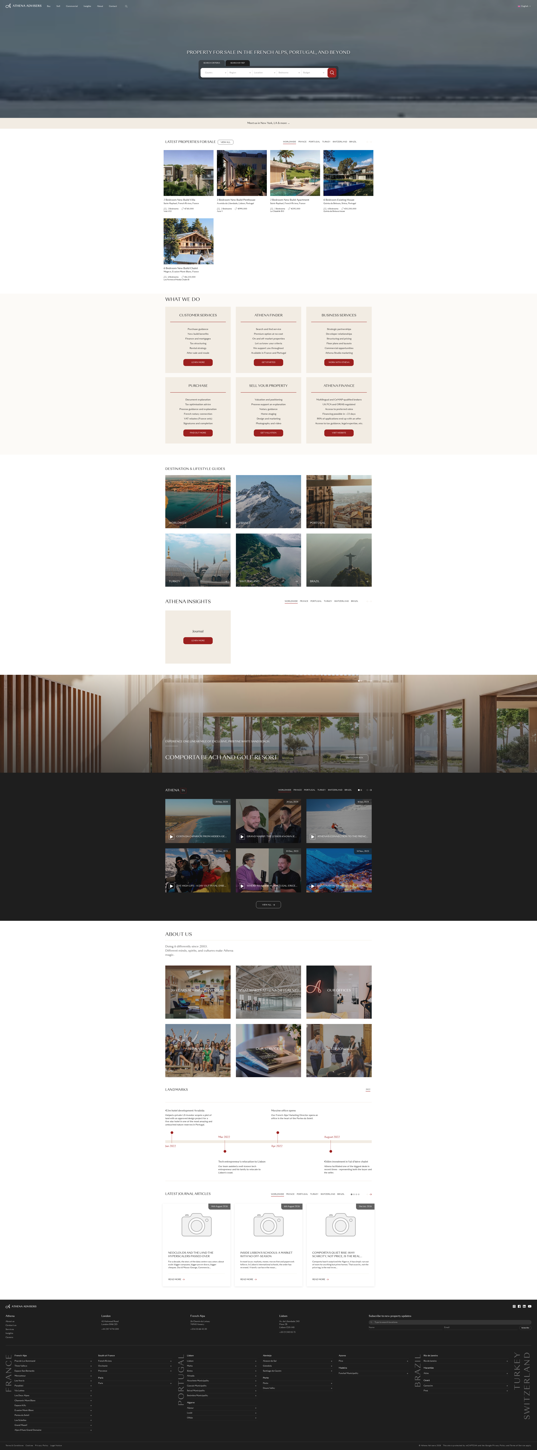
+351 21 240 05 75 (287, 1332)
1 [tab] (359, 681)
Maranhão (429, 1368)
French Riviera (105, 1361)
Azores (342, 1356)
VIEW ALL (225, 142)
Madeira (343, 1368)
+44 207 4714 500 (110, 1329)
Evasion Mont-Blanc (24, 1410)
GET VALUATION (268, 433)
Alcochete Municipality (198, 1381)
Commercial (72, 6)
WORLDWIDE (289, 142)
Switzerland (527, 1355)
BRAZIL (352, 142)
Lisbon (190, 1356)
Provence (102, 1371)
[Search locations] (126, 6)
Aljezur (190, 1408)
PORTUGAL (314, 142)
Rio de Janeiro (431, 1356)
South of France (106, 1356)
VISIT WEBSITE (339, 433)
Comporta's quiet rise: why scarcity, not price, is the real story (336, 1256)
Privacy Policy (41, 1446)
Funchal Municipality (348, 1373)
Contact (113, 6)
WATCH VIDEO (268, 1021)
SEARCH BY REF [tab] (237, 63)
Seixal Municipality (196, 1391)
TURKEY (326, 142)
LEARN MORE (198, 362)
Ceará (427, 1381)
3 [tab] (356, 1194)
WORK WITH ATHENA (339, 362)
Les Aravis (19, 1381)
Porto (266, 1378)
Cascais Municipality (197, 1386)
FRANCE (302, 142)
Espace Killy (20, 1406)
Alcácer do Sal (269, 1361)
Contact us (11, 1325)
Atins (426, 1373)
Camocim (428, 1386)
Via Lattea (19, 1391)
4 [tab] (359, 1194)
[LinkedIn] (524, 1306)
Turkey (518, 1355)
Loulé (189, 1413)
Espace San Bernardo (24, 1371)
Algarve (191, 1403)
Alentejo (267, 1356)
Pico (341, 1361)
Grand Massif (21, 1425)
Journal (198, 631)
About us (10, 1321)
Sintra (190, 1371)
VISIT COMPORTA (354, 758)
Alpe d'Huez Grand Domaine (28, 1430)
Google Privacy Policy (495, 1446)
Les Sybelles (20, 1420)
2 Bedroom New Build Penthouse (236, 200)
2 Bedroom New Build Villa (179, 200)
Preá (426, 1391)
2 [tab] (361, 681)
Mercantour (20, 1376)
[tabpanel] (268, 72)
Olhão (190, 1418)
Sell (58, 6)
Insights (87, 6)
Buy (49, 6)
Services (10, 1329)
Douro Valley (269, 1388)
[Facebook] (519, 1306)
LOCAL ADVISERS (197, 1080)
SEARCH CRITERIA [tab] (211, 63)
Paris (100, 1378)
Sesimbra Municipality (197, 1396)
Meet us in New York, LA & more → (268, 123)
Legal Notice (56, 1446)
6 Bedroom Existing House (338, 200)
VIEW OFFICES (339, 1021)
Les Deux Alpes (22, 1396)
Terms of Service (517, 1446)
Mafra (190, 1366)
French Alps (21, 1356)
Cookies (29, 1446)
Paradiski (19, 1386)
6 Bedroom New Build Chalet (181, 268)
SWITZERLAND (340, 142)
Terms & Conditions (15, 1446)
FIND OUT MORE (198, 433)
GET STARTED (268, 362)
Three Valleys (21, 1366)
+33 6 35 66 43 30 (198, 1329)
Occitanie (103, 1366)
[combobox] (215, 73)
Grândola (267, 1366)
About (100, 6)
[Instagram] (514, 1306)
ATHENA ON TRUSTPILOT (339, 1080)
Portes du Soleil (22, 1415)
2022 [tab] (368, 1089)
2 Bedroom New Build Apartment (289, 200)
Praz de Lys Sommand (25, 1361)
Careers (9, 1337)
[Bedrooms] (289, 73)
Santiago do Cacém (272, 1371)
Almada (190, 1376)
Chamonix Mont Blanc (25, 1401)
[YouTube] (529, 1306)
